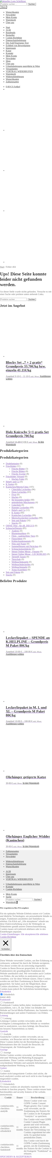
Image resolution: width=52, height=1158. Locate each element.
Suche (8, 896)
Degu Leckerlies (19, 492)
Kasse (8, 50)
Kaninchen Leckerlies (21, 515)
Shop (8, 61)
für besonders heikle (21, 500)
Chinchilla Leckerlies (21, 489)
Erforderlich (8, 994)
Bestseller (10, 35)
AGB (8, 30)
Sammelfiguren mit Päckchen (25, 546)
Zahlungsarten (12, 82)
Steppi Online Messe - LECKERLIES (29, 554)
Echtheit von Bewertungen (18, 45)
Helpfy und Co (12, 481)
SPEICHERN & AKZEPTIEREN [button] (16, 1156)
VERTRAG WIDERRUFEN (19, 71)
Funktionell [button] (5, 999)
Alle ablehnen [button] (41, 934)
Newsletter (11, 15)
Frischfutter (11, 466)
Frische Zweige (19, 474)
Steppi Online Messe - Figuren (25, 551)
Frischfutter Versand (15, 476)
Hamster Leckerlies (20, 507)
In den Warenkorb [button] (31, 783)
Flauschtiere (17, 538)
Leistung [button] (4, 1015)
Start (8, 27)
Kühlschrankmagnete (21, 541)
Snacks (15, 523)
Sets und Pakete (19, 520)
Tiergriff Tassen (19, 556)
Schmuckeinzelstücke (21, 549)
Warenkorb (11, 20)
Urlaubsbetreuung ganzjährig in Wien (23, 66)
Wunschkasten (12, 12)
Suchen (31, 4)
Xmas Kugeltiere (19, 569)
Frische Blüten (18, 471)
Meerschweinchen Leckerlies (25, 518)
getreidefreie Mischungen (23, 502)
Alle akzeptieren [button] (28, 934)
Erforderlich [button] (5, 991)
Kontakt (9, 53)
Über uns (10, 22)
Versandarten (12, 69)
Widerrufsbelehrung (15, 76)
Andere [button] (3, 1068)
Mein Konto (11, 17)
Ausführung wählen (15, 654)
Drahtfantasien (12, 463)
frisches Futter (18, 479)
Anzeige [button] (4, 1049)
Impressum (11, 48)
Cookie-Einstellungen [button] (10, 934)
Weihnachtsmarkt (19, 567)
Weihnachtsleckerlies (21, 564)
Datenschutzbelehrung (16, 40)
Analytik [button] (4, 1031)
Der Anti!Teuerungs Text (17, 43)
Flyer (14, 494)
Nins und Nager (19, 544)
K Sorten (10, 484)
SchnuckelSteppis (14, 528)
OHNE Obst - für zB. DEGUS (20, 525)
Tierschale (16, 559)
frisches (15, 497)
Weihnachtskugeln (20, 562)
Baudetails (10, 32)
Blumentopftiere (19, 533)
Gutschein (16, 505)
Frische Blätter (18, 469)
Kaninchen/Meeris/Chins (17, 487)
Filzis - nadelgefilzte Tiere (23, 536)
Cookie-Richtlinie (14, 38)
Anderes (15, 531)
